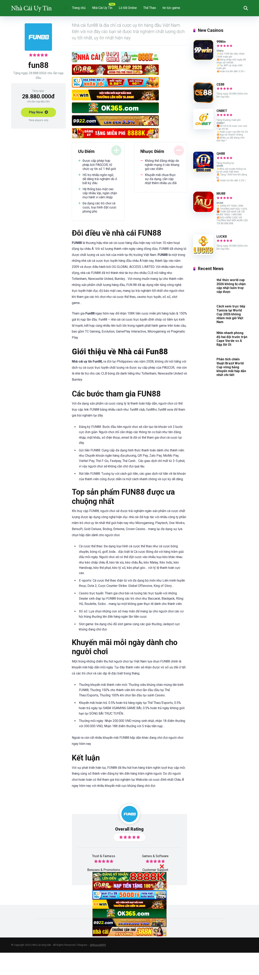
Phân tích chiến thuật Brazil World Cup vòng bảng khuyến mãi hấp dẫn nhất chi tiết (231, 367)
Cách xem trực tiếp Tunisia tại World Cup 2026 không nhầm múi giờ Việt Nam (231, 314)
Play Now (36, 112)
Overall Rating (129, 829)
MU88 (221, 193)
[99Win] (203, 59)
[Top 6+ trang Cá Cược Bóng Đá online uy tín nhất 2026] (31, 6)
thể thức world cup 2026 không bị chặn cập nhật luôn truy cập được (231, 286)
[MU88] (203, 211)
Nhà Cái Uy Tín (102, 8)
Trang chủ (79, 8)
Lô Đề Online (128, 8)
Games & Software (155, 856)
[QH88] (203, 171)
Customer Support (155, 870)
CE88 (220, 84)
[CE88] (203, 102)
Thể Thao (149, 8)
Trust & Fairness (103, 856)
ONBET (222, 111)
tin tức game (171, 8)
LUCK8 (222, 236)
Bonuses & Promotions (103, 870)
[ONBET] (203, 128)
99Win (221, 42)
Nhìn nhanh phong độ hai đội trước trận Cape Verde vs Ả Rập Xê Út (232, 339)
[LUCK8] (203, 254)
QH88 (221, 154)
